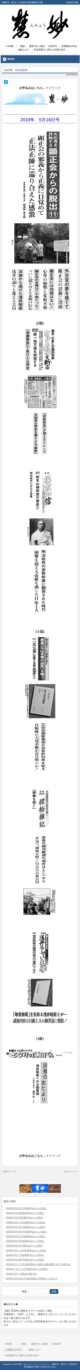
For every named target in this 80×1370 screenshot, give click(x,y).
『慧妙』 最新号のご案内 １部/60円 (37, 46)
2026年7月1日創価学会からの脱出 (24, 1217)
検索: (24, 1291)
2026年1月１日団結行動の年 (21, 1273)
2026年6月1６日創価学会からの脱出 (25, 1222)
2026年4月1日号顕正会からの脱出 (24, 1245)
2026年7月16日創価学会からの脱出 (25, 1213)
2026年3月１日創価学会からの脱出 (25, 1255)
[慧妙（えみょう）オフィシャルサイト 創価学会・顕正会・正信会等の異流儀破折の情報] (40, 37)
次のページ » (71, 1171)
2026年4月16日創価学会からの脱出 (25, 1241)
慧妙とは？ (24, 50)
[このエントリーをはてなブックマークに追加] (6, 81)
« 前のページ (9, 1171)
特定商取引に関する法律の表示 (49, 50)
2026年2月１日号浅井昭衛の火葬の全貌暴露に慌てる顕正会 (38, 1264)
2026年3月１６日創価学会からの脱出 (26, 1250)
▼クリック (53, 87)
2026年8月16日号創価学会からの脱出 (26, 1208)
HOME (10, 46)
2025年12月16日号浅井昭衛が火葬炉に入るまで (31, 1278)
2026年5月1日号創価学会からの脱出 (25, 1236)
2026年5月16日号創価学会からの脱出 (26, 1231)
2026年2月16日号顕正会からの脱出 (25, 1259)
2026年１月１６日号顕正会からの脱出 (26, 1269)
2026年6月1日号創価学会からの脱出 (25, 1227)
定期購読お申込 (69, 46)
